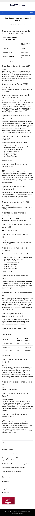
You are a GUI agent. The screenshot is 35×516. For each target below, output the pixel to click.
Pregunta (5, 489)
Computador (6, 485)
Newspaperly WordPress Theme (21, 512)
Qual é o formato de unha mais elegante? (15, 464)
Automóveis (5, 481)
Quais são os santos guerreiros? (12, 471)
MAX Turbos (17, 5)
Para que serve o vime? (9, 454)
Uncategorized (6, 493)
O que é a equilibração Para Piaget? (13, 468)
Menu (31, 13)
